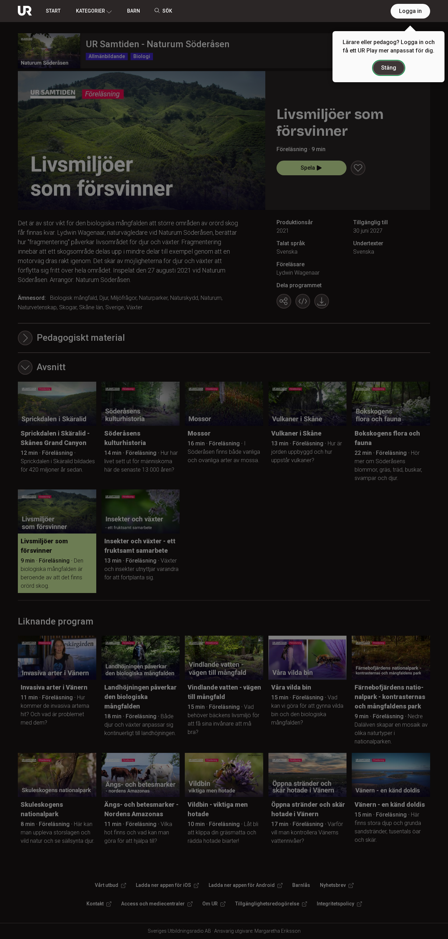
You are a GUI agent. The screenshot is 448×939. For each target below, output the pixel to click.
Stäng (388, 67)
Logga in (410, 11)
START (53, 11)
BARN (133, 11)
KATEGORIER (90, 11)
